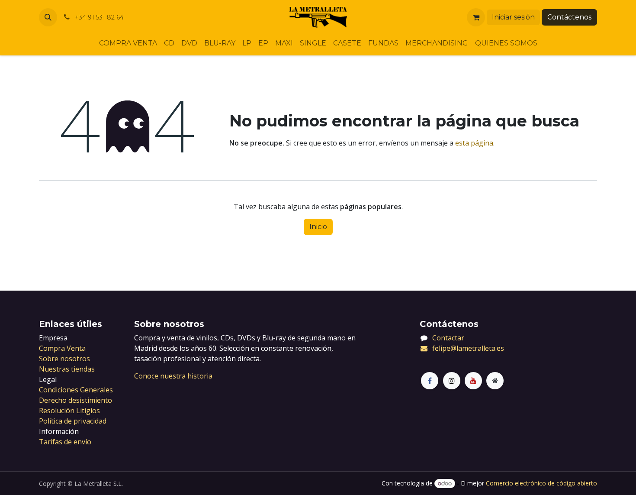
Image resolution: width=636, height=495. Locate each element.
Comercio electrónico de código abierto (541, 483)
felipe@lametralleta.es (468, 348)
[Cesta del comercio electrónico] (476, 17)
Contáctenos (569, 17)
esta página (474, 143)
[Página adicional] (495, 380)
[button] (48, 17)
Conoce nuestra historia (173, 376)
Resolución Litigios (69, 410)
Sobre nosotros (64, 358)
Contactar (448, 338)
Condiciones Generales (76, 390)
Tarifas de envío (65, 441)
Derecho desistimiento (75, 400)
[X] (451, 380)
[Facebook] (429, 380)
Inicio (318, 227)
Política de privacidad (72, 421)
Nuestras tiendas (67, 369)
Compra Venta (62, 348)
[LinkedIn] (473, 380)
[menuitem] (128, 43)
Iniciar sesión (513, 17)
